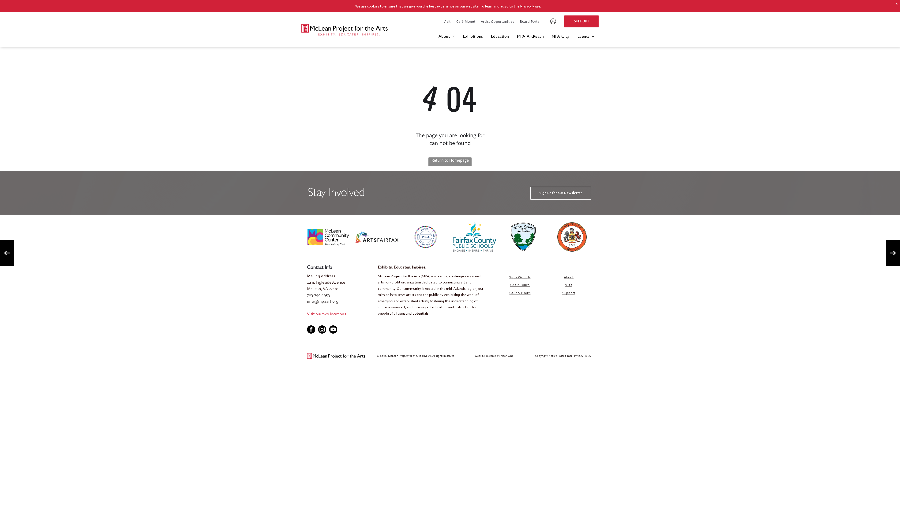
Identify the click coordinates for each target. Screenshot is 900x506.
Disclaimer (565, 355)
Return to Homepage (450, 160)
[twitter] (318, 321)
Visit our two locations (326, 314)
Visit (568, 285)
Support (568, 293)
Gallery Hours (519, 293)
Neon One (507, 355)
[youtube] (325, 321)
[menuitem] (447, 21)
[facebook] (310, 321)
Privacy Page (530, 6)
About (569, 277)
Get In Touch (520, 285)
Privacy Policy (582, 355)
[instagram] (322, 330)
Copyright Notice (546, 355)
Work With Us (519, 277)
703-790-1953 (318, 295)
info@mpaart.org (322, 302)
